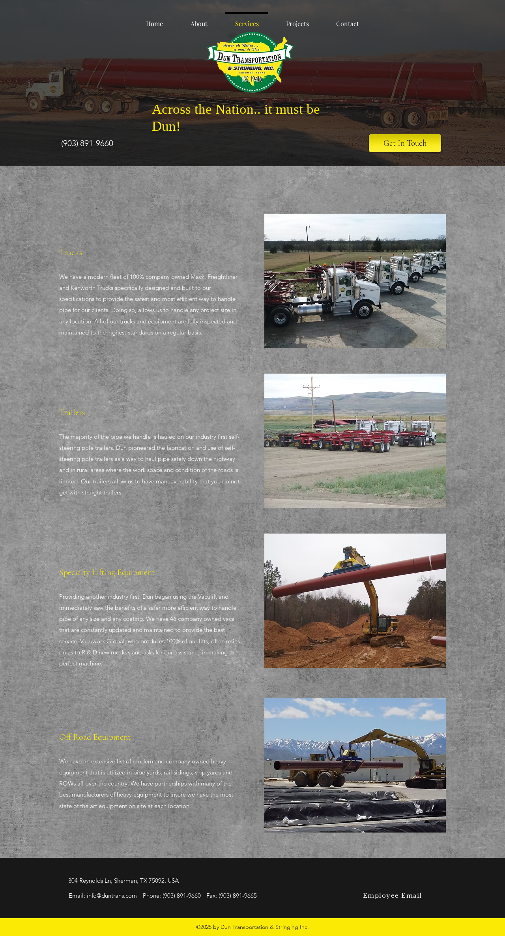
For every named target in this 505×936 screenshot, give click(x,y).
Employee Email (392, 895)
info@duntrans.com (112, 895)
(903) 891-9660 (182, 895)
